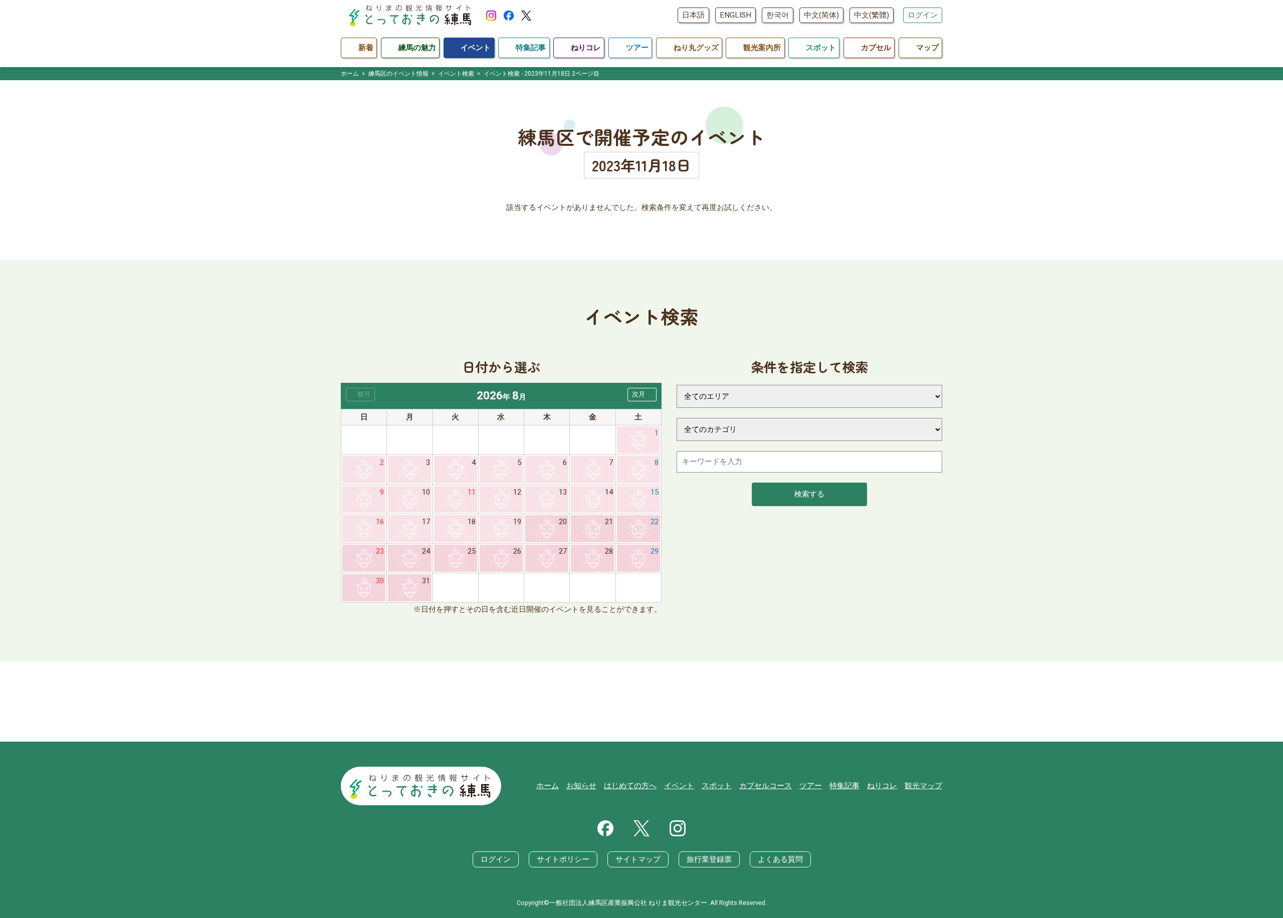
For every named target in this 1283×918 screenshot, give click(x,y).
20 (563, 521)
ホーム (547, 785)
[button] (642, 394)
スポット (717, 785)
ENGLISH (735, 15)
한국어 (777, 15)
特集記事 (844, 785)
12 (517, 492)
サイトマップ (638, 859)
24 (426, 551)
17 (426, 521)
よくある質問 (780, 859)
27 (563, 551)
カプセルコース (765, 785)
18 (472, 521)
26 (517, 551)
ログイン (923, 15)
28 (609, 551)
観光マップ (923, 785)
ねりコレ (882, 785)
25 (472, 551)
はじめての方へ (630, 785)
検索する (809, 494)
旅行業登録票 (709, 859)
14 (609, 492)
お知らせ (581, 785)
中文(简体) (821, 15)
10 (426, 492)
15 (655, 492)
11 (472, 492)
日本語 (693, 15)
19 (517, 521)
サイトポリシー (563, 859)
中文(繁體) (871, 15)
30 (380, 580)
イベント (679, 785)
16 (380, 521)
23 (380, 551)
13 (563, 492)
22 (655, 521)
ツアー (810, 785)
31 (426, 580)
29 (655, 551)
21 (609, 521)
